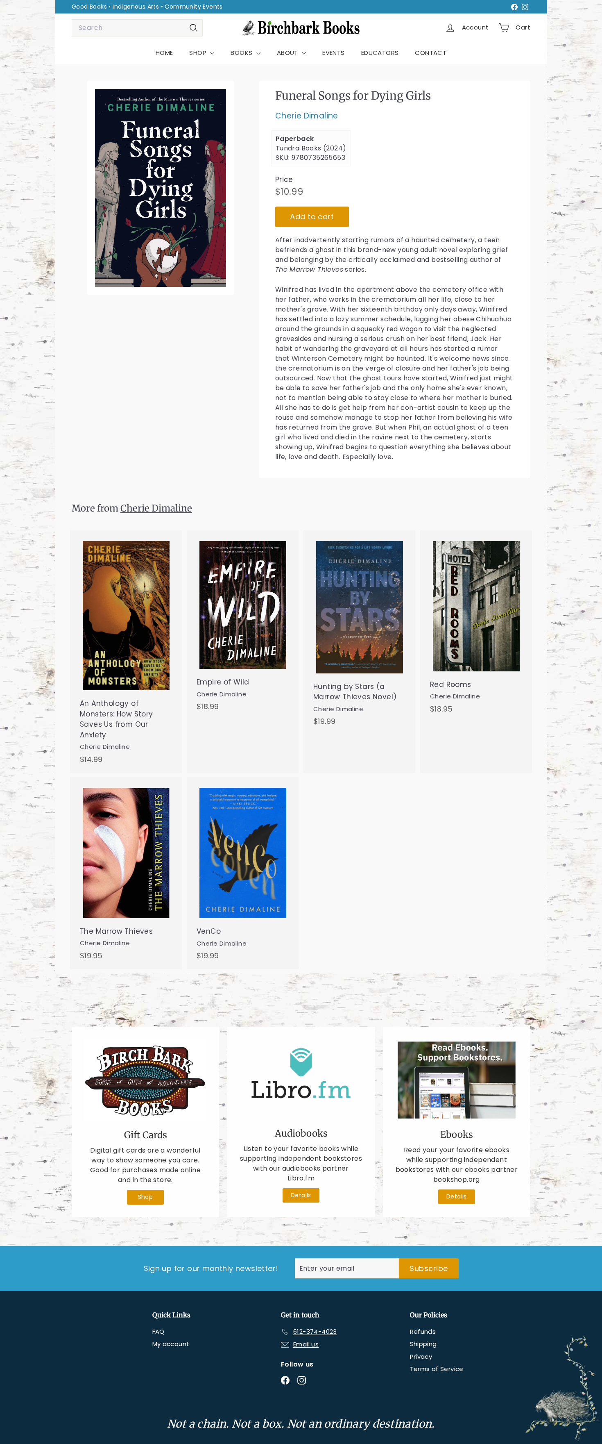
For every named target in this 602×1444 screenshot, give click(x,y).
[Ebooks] (456, 1080)
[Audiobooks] (301, 1079)
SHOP (198, 52)
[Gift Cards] (145, 1080)
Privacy (421, 1356)
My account (171, 1343)
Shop (145, 1197)
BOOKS (242, 52)
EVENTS (333, 52)
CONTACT (430, 52)
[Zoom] (160, 188)
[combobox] (137, 27)
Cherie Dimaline (306, 116)
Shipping (423, 1343)
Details (301, 1195)
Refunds (423, 1331)
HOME (164, 52)
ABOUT (288, 52)
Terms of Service (437, 1368)
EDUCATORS (380, 52)
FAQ (158, 1331)
